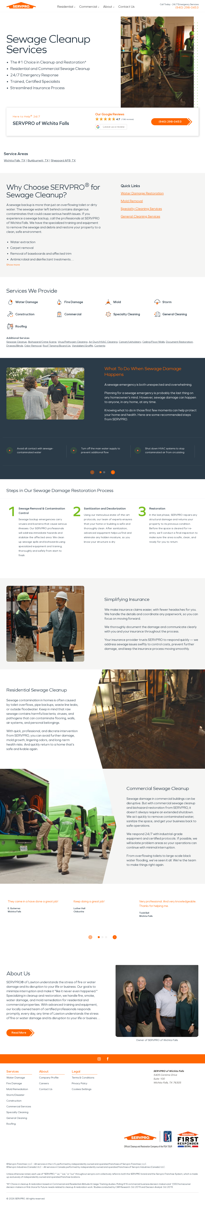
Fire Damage (14, 1083)
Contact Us (126, 6)
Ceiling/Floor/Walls (153, 341)
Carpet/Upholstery (130, 341)
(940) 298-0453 (187, 7)
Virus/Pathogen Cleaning (72, 341)
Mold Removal (132, 201)
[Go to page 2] (104, 472)
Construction (13, 1100)
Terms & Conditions (83, 1077)
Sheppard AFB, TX (63, 160)
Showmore (13, 264)
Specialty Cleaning (17, 1112)
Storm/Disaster (15, 1094)
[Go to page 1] (100, 472)
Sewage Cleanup (16, 341)
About (107, 6)
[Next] (113, 472)
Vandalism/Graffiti (82, 345)
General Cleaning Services (140, 216)
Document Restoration (179, 341)
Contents (99, 345)
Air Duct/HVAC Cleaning (103, 341)
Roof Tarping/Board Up (57, 345)
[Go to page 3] (106, 937)
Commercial (88, 6)
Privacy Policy (79, 1083)
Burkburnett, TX (38, 160)
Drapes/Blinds (14, 345)
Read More (19, 1032)
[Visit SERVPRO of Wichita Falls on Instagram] (99, 1058)
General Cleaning (16, 1118)
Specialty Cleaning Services (141, 209)
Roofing (11, 1123)
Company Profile (49, 1077)
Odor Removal (32, 345)
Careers (44, 1083)
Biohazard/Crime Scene (42, 341)
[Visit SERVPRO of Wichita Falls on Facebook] (108, 1059)
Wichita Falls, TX (14, 160)
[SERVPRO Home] (21, 5)
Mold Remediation (17, 1089)
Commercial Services (18, 1106)
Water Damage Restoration (142, 193)
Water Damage (15, 1077)
